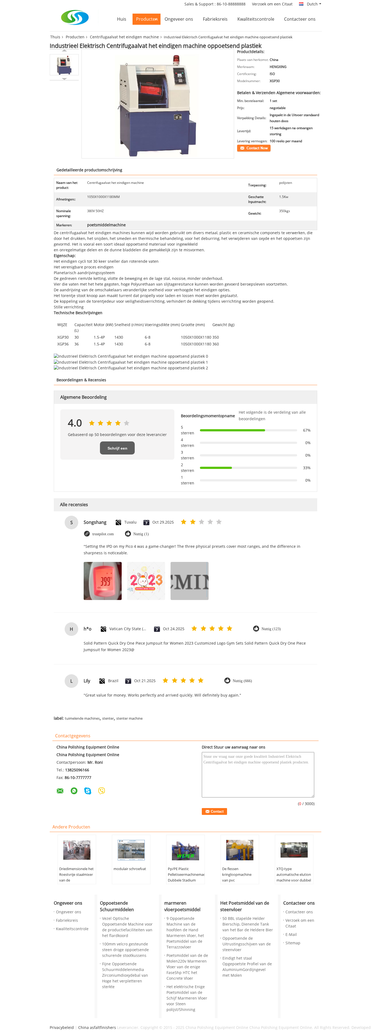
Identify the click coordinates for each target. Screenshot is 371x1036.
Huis (121, 19)
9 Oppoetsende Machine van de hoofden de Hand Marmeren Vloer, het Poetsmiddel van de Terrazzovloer (185, 933)
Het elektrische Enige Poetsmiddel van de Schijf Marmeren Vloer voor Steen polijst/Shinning (186, 998)
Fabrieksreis (215, 19)
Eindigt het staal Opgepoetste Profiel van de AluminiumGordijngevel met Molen (247, 967)
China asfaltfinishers (97, 1027)
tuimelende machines (82, 718)
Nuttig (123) (271, 629)
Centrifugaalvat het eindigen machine (124, 37)
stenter (108, 718)
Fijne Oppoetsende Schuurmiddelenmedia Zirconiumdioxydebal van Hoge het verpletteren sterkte (125, 975)
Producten (147, 19)
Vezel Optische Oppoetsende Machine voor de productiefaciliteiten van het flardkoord (127, 927)
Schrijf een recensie (117, 450)
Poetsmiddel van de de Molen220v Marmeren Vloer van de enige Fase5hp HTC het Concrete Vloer (187, 967)
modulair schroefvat (130, 869)
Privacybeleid (62, 1027)
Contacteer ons (300, 19)
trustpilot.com (103, 534)
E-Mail (291, 934)
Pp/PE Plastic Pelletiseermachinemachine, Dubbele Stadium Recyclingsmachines (186, 877)
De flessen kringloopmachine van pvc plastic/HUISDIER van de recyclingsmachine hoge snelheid (239, 883)
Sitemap (292, 943)
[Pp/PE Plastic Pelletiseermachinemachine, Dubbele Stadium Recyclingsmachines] (185, 850)
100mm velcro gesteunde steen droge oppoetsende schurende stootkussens (125, 950)
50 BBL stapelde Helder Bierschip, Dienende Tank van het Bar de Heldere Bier (247, 924)
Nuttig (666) (242, 681)
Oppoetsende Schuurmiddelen (117, 906)
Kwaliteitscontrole (255, 19)
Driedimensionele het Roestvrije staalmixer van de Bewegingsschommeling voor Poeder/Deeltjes (77, 880)
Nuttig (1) (141, 534)
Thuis (55, 37)
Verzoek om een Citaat (272, 4)
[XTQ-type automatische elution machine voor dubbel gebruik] (294, 850)
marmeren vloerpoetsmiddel (182, 906)
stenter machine (129, 718)
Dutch (312, 4)
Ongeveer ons (179, 19)
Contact (243, 148)
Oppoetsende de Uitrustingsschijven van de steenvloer (246, 944)
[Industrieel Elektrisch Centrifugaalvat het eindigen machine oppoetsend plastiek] (64, 64)
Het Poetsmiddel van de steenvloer (244, 906)
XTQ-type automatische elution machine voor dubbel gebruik (293, 877)
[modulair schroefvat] (131, 850)
